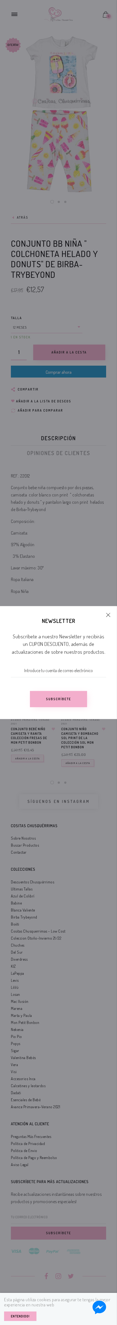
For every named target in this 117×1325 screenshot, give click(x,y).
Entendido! (20, 1316)
